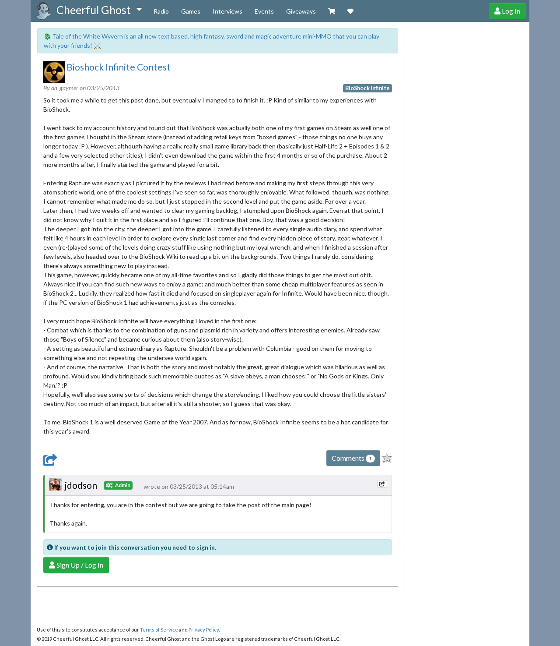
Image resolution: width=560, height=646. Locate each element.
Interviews (227, 11)
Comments (352, 458)
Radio (161, 11)
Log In (510, 11)
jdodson (81, 485)
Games (190, 11)
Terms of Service (159, 629)
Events (264, 11)
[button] (99, 10)
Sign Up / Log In (79, 565)
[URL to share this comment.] (382, 484)
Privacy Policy (204, 629)
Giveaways (301, 11)
